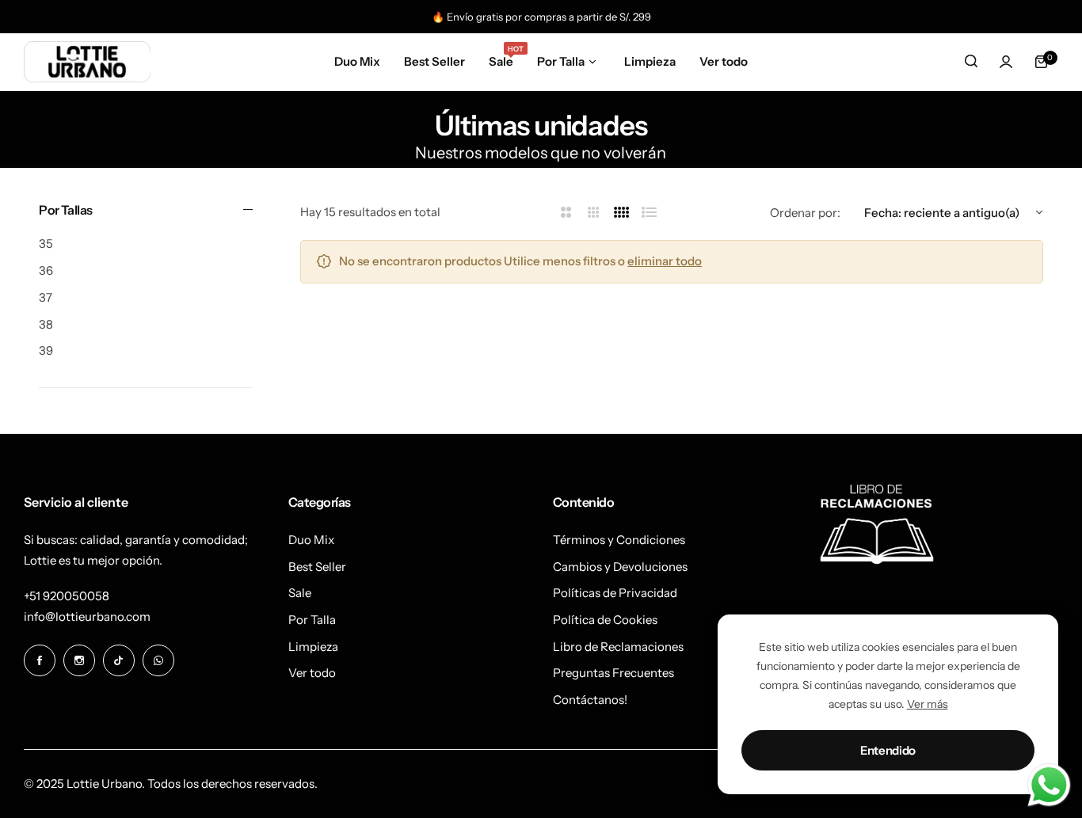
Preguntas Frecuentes (613, 672)
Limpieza (313, 646)
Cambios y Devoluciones (620, 566)
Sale (299, 592)
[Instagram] (79, 660)
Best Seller (317, 566)
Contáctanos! (590, 699)
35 (46, 243)
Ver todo (312, 672)
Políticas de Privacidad (615, 592)
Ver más (927, 704)
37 (45, 297)
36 (46, 270)
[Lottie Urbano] (87, 61)
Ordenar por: (805, 212)
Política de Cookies (605, 619)
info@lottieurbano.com (87, 616)
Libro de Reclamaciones (618, 646)
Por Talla (312, 619)
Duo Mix (311, 539)
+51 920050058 (66, 595)
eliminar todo (664, 260)
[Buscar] (971, 61)
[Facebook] (39, 660)
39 (46, 350)
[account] (1006, 61)
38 (46, 324)
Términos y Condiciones (619, 539)
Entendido (888, 750)
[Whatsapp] (158, 660)
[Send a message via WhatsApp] (1049, 785)
